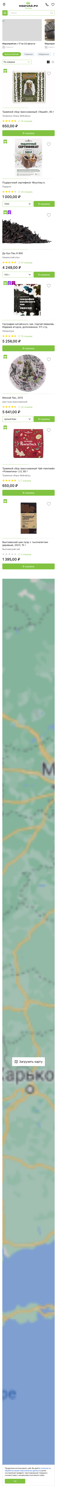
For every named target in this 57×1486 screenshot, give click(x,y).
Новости (9, 47)
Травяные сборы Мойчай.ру (16, 116)
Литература (8, 331)
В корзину (28, 133)
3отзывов (26, 554)
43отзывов (26, 407)
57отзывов (26, 262)
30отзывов (26, 192)
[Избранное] (53, 4)
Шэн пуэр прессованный (14, 401)
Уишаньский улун (11, 257)
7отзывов (26, 480)
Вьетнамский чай (11, 549)
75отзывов (26, 336)
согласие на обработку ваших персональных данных (28, 1469)
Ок (15, 1481)
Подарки (6, 186)
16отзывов (26, 121)
